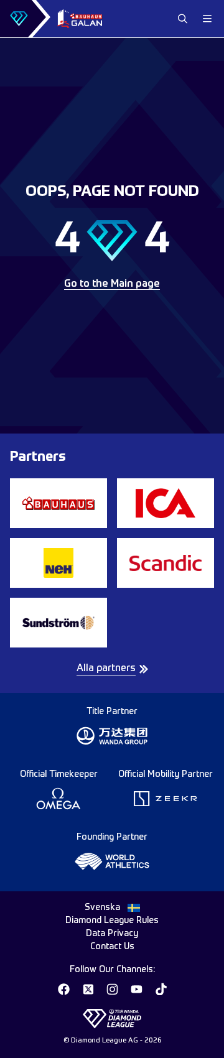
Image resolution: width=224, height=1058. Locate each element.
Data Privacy (112, 933)
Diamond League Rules (112, 920)
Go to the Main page (112, 284)
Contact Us (112, 946)
